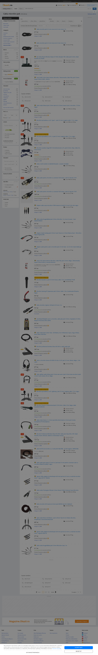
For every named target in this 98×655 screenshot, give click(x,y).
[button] (33, 651)
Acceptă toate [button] (78, 647)
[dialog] (49, 649)
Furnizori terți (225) (56, 648)
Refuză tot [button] (78, 651)
